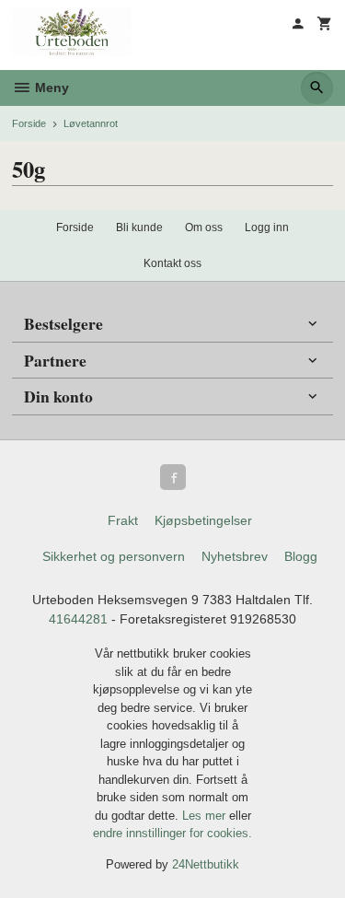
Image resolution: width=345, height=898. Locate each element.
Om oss (204, 227)
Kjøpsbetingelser (203, 520)
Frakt (123, 520)
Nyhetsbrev (234, 556)
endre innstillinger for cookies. (172, 833)
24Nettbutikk (205, 864)
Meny (50, 87)
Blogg (300, 556)
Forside (29, 123)
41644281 (78, 619)
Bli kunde (139, 227)
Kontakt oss (172, 263)
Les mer (205, 815)
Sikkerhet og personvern (113, 556)
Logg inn (267, 227)
